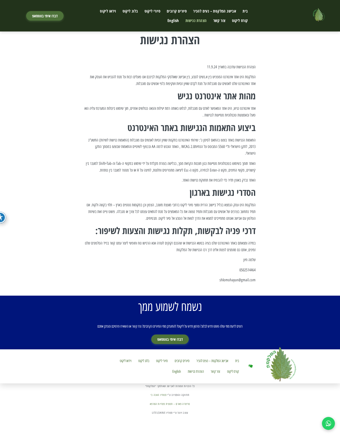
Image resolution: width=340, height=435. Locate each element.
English (173, 20)
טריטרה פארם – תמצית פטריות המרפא (170, 404)
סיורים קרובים (177, 11)
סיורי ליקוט (152, 11)
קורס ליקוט (240, 20)
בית (245, 11)
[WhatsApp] (328, 423)
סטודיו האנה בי (159, 395)
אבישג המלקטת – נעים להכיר (214, 11)
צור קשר (219, 20)
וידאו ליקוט (108, 11)
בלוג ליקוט (130, 11)
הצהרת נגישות (196, 20)
